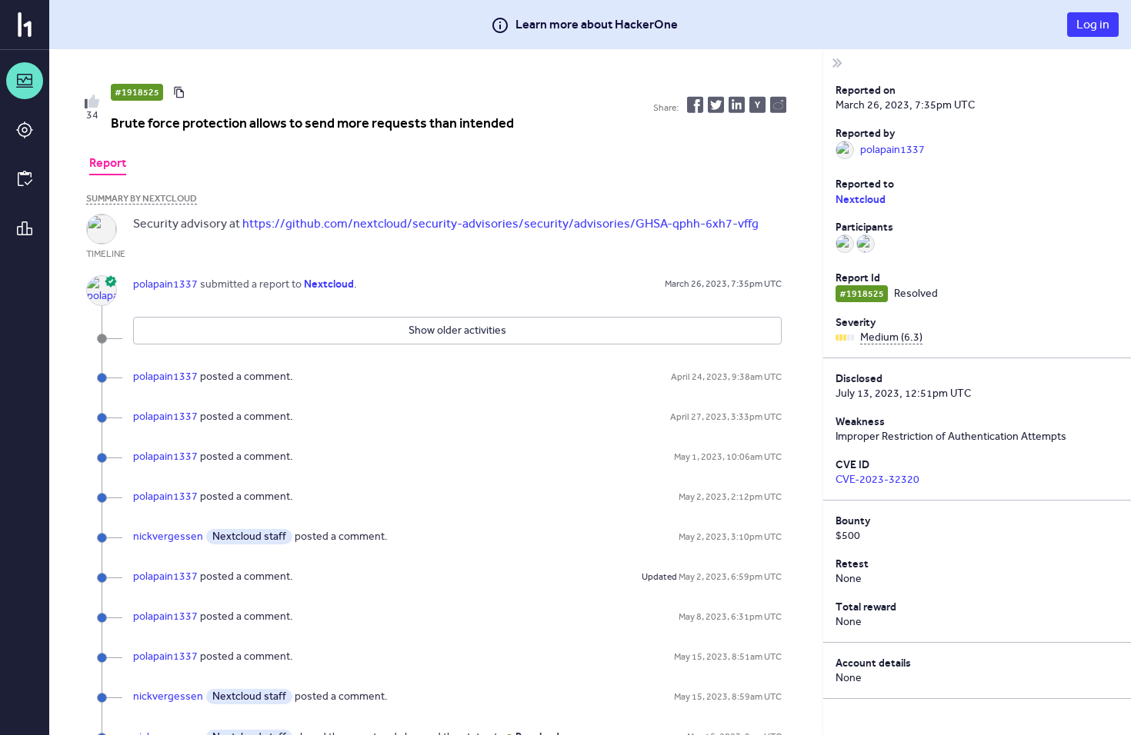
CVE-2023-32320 (877, 479)
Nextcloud (861, 199)
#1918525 (137, 92)
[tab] (107, 164)
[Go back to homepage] (24, 24)
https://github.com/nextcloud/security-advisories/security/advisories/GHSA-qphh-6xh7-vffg (500, 223)
